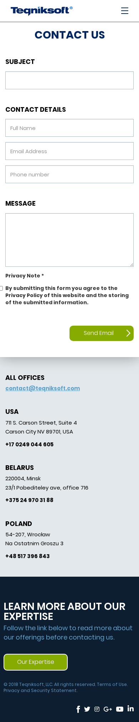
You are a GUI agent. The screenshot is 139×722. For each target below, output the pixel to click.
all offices (25, 377)
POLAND (18, 523)
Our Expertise (35, 662)
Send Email (99, 333)
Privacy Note (24, 275)
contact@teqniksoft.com (42, 388)
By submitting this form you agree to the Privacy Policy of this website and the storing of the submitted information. (67, 295)
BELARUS (19, 467)
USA (12, 411)
